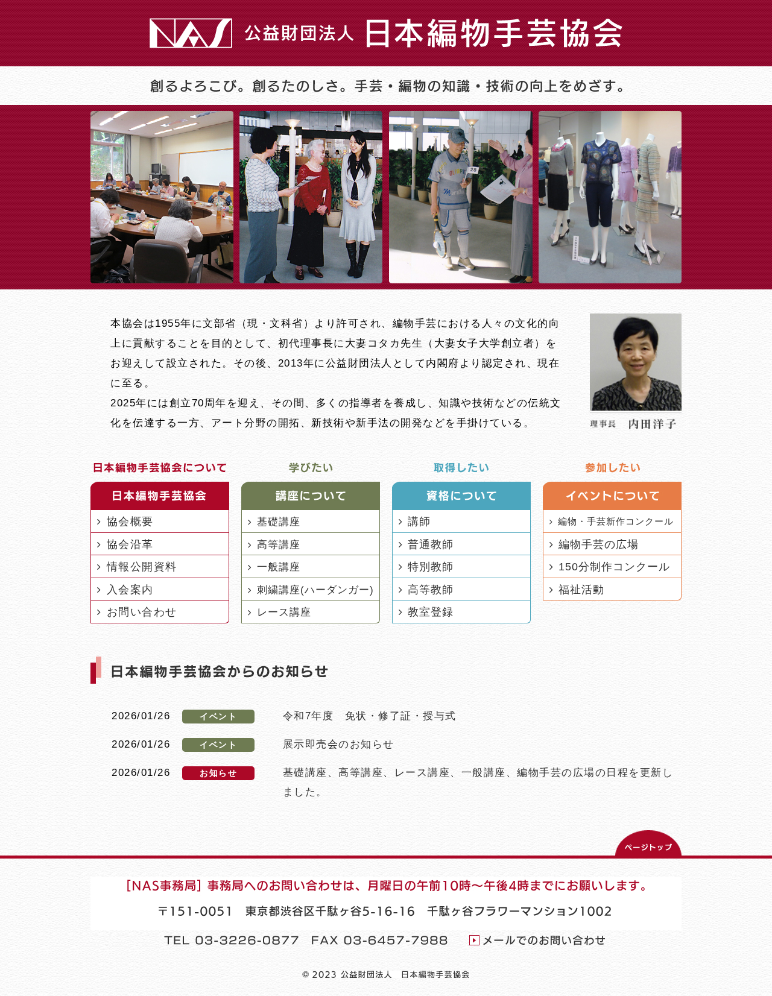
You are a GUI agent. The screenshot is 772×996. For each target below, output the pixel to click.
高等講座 (278, 544)
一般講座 (278, 567)
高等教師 (431, 590)
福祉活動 (581, 590)
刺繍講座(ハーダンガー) (315, 590)
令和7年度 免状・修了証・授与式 (370, 716)
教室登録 (431, 612)
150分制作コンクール (614, 567)
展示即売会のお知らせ (338, 744)
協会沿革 (130, 544)
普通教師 (431, 544)
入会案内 (130, 590)
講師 (419, 521)
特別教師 (431, 567)
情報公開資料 (142, 567)
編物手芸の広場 (598, 544)
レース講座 (284, 612)
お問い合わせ (142, 612)
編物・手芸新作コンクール (616, 521)
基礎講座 (278, 521)
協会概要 (130, 521)
